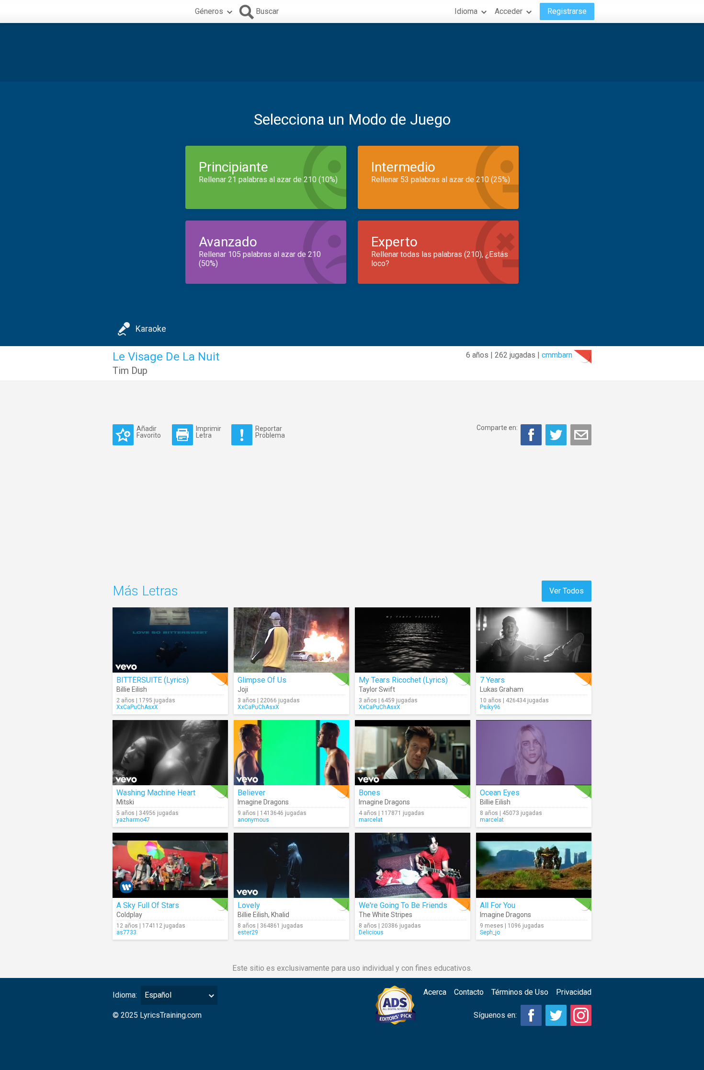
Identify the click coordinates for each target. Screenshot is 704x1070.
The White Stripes (385, 915)
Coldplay (129, 915)
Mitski (125, 802)
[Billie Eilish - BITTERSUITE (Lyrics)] (170, 640)
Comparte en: (497, 427)
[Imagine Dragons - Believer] (291, 752)
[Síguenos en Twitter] (556, 1015)
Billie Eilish (131, 689)
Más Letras (145, 591)
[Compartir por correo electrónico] (580, 434)
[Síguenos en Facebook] (531, 1015)
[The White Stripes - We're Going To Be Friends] (412, 865)
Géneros (209, 11)
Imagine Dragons (263, 802)
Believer (251, 792)
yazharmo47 (133, 819)
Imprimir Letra (208, 432)
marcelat (371, 819)
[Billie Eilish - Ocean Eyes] (533, 752)
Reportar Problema (270, 432)
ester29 (248, 932)
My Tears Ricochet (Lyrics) (403, 680)
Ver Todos (566, 590)
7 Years (492, 680)
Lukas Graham (501, 689)
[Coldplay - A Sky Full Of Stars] (170, 865)
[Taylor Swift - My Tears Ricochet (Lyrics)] (412, 640)
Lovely (249, 905)
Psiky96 (490, 707)
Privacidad (573, 992)
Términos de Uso (519, 992)
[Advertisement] (352, 52)
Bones (369, 792)
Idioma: (125, 995)
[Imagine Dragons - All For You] (533, 865)
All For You (497, 905)
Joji (243, 689)
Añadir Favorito (148, 432)
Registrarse (567, 11)
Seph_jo (490, 932)
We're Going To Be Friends (403, 905)
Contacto (469, 992)
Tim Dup (130, 370)
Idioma (465, 11)
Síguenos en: (495, 1015)
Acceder (508, 11)
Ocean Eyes (500, 792)
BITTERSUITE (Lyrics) (152, 680)
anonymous (253, 819)
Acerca (434, 992)
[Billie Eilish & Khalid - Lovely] (291, 865)
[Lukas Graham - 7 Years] (533, 640)
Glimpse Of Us (262, 680)
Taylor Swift (377, 689)
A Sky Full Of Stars (147, 905)
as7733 (126, 932)
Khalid (280, 915)
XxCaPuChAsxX (137, 707)
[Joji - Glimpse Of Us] (291, 640)
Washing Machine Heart (155, 792)
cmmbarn (557, 355)
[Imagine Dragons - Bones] (412, 752)
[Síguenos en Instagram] (580, 1015)
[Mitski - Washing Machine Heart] (170, 752)
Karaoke (151, 329)
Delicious (371, 932)
